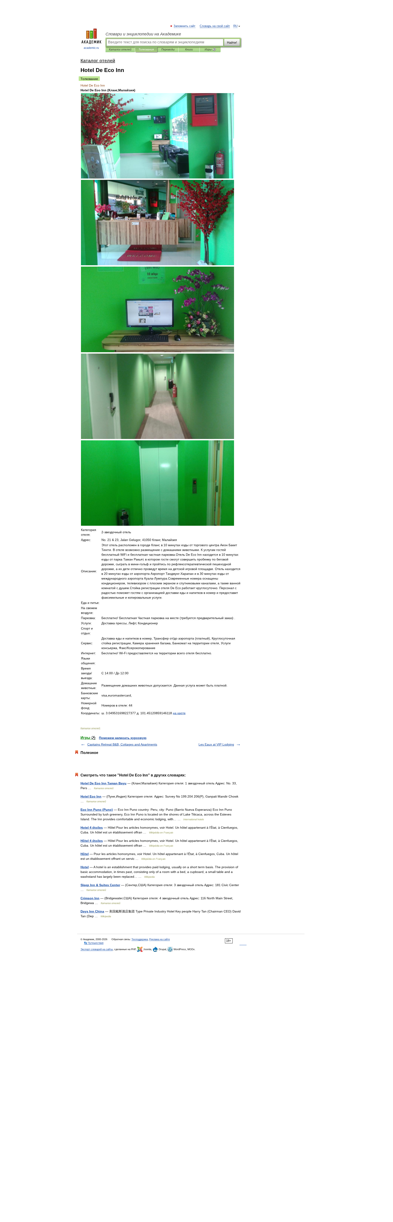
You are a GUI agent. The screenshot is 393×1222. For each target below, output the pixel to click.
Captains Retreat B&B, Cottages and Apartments (122, 744)
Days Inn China (92, 911)
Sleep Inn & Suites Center (100, 885)
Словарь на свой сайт (215, 26)
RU (235, 26)
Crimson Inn (90, 898)
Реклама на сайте (159, 939)
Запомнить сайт (184, 26)
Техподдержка (139, 939)
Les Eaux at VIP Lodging (216, 744)
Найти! (232, 42)
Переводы (168, 49)
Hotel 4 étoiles (92, 827)
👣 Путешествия (93, 943)
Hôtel (85, 854)
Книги (189, 49)
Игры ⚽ (210, 49)
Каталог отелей (120, 49)
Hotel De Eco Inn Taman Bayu (103, 783)
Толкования (146, 49)
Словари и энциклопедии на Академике (143, 34)
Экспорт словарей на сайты (97, 949)
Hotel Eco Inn (91, 796)
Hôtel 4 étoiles (92, 841)
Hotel (85, 867)
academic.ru (91, 48)
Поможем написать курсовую (122, 738)
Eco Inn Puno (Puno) (97, 809)
